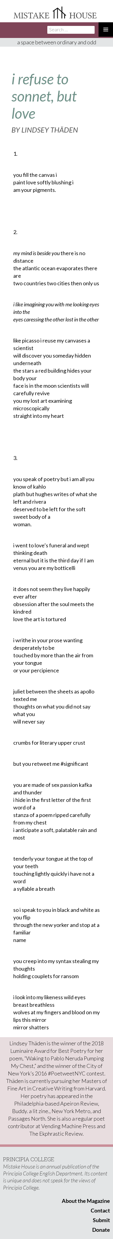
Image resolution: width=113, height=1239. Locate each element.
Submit (101, 1220)
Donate (101, 1229)
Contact (100, 1210)
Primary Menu (106, 29)
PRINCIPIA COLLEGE (28, 1159)
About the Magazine (86, 1200)
